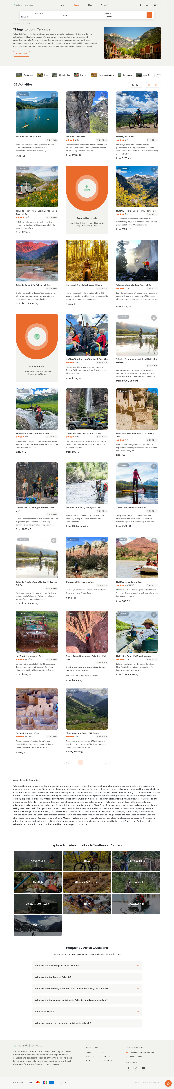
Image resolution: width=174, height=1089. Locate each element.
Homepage (16, 23)
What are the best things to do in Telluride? (57, 965)
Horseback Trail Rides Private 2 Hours (84, 285)
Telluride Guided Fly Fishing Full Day (83, 507)
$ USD (64, 1082)
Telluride (23, 94)
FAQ (102, 1052)
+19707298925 (136, 1056)
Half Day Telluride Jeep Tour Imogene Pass (136, 210)
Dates (65, 15)
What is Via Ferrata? (45, 1011)
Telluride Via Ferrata (75, 136)
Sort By (135, 85)
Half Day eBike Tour (125, 136)
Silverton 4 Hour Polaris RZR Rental (82, 733)
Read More (21, 53)
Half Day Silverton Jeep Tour (29, 656)
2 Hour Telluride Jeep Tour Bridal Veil (83, 433)
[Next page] (107, 762)
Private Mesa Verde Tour (27, 733)
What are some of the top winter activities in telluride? (63, 1023)
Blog (88, 1060)
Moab (122, 539)
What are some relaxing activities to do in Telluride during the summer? (71, 988)
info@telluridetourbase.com (142, 1052)
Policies (137, 1083)
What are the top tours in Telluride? (53, 977)
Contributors (106, 1060)
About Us (90, 1056)
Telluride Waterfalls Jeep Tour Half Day (134, 285)
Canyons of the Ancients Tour (80, 582)
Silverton (23, 614)
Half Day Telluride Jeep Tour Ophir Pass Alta (86, 359)
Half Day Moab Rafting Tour (129, 582)
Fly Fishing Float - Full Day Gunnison (133, 656)
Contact (104, 5)
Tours (23, 23)
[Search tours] (149, 15)
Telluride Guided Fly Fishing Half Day (33, 285)
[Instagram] (135, 1068)
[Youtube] (143, 1068)
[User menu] (156, 5)
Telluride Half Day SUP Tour (28, 136)
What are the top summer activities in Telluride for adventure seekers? (71, 1000)
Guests (108, 13)
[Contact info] (111, 5)
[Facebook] (128, 1068)
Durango (123, 391)
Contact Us (105, 1056)
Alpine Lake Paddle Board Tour (130, 507)
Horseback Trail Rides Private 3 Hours (34, 433)
